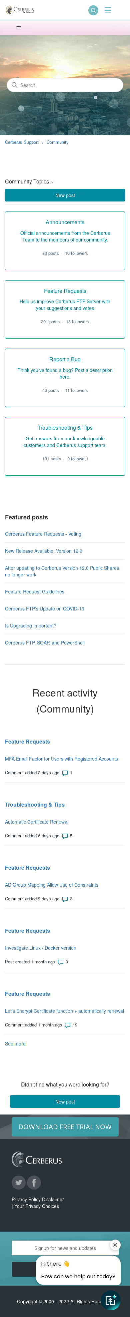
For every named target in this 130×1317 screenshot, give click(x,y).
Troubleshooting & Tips (35, 804)
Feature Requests (27, 741)
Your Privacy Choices (36, 1206)
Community (58, 142)
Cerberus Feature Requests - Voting (43, 533)
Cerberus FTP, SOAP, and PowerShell (45, 642)
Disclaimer (53, 1199)
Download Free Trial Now (65, 1126)
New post (65, 195)
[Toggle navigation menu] (18, 28)
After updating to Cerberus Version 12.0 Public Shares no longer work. (62, 571)
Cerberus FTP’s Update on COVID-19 (44, 608)
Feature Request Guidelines (34, 591)
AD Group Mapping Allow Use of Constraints (51, 884)
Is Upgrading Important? (30, 625)
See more (15, 1043)
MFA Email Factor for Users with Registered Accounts (61, 758)
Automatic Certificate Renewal (36, 821)
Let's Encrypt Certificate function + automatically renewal (64, 1010)
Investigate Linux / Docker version (40, 947)
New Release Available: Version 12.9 (43, 550)
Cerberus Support (22, 142)
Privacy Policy (26, 1199)
